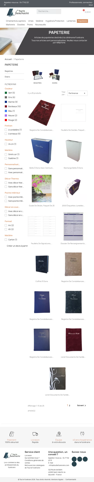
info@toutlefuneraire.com (59, 465)
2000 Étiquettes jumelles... (73, 205)
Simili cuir (14, 154)
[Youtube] (85, 459)
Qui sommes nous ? (32, 458)
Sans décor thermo (16, 187)
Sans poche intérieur (16, 201)
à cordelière (15, 130)
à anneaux (14, 134)
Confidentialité (70, 479)
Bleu (11, 111)
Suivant (82, 405)
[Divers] (55, 74)
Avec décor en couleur (16, 211)
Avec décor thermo (16, 183)
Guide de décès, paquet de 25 (41, 205)
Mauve (12, 115)
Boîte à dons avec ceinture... (41, 168)
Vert (11, 93)
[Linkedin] (74, 464)
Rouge (12, 120)
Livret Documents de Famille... (73, 357)
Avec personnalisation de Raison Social (16, 172)
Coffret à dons (41, 281)
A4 (11, 225)
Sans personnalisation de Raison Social (16, 168)
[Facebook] (74, 459)
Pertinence (77, 93)
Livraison (28, 455)
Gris (11, 97)
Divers (7, 77)
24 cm (12, 144)
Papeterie (11, 64)
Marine (13, 102)
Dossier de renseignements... (73, 243)
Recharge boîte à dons (73, 168)
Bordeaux (14, 106)
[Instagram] (79, 459)
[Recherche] (58, 11)
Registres (9, 71)
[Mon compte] (69, 12)
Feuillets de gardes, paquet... (73, 130)
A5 (11, 229)
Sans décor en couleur (16, 215)
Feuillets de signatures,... (41, 243)
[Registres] (37, 74)
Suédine (13, 158)
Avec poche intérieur (16, 197)
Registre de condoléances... (42, 130)
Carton (12, 239)
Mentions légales (57, 479)
